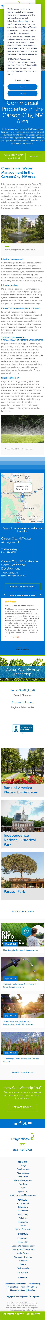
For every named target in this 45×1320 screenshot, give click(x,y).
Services (22, 1162)
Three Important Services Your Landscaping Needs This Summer (18, 1023)
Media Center (23, 1253)
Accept (22, 87)
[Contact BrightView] (22, 1145)
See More (22, 766)
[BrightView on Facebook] (20, 1123)
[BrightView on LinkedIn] (16, 1123)
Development (23, 1169)
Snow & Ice (23, 1176)
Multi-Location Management (23, 1195)
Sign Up (34, 157)
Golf (23, 1188)
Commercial (23, 1203)
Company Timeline (23, 1257)
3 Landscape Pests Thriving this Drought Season (21, 1060)
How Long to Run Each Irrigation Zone (20, 950)
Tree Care (23, 1184)
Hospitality (23, 1214)
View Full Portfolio (23, 912)
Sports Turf (23, 1191)
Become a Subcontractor (15, 1284)
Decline (23, 93)
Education (23, 1207)
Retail (23, 1225)
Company (23, 1238)
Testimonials (23, 1268)
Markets (22, 1200)
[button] (22, 495)
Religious (23, 1218)
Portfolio (22, 1234)
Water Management (23, 1180)
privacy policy (23, 21)
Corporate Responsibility (23, 1246)
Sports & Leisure (23, 1229)
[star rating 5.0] (22, 602)
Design (23, 1165)
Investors (23, 1260)
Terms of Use (13, 1287)
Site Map (31, 1290)
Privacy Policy (34, 1284)
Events (23, 1264)
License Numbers (17, 1290)
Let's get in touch (22, 1107)
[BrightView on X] (25, 1123)
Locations (22, 1273)
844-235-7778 (22, 1150)
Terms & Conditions (29, 1287)
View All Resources (22, 1072)
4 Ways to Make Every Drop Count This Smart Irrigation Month (20, 985)
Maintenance (23, 1173)
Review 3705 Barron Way (23, 587)
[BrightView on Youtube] (30, 1123)
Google (40, 522)
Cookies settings (22, 80)
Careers (22, 1277)
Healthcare (23, 1211)
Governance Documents (23, 1249)
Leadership (23, 1242)
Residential (23, 1222)
